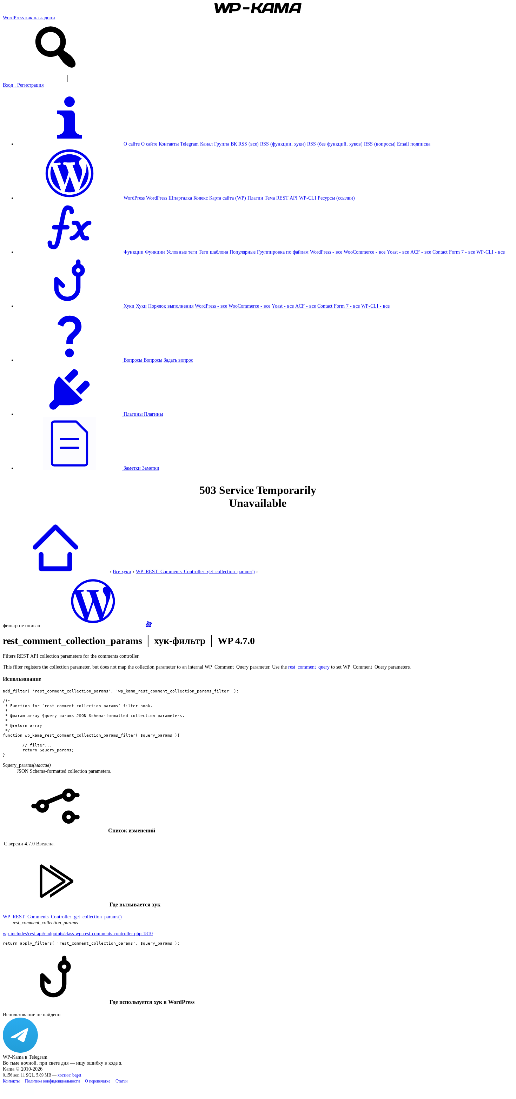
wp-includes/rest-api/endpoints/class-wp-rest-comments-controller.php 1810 (78, 933)
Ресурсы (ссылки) (336, 198)
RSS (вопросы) (380, 144)
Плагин (255, 198)
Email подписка (413, 144)
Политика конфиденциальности (52, 1081)
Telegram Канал (196, 144)
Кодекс (200, 198)
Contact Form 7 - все (453, 252)
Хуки (141, 306)
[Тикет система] (149, 625)
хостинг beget (69, 1075)
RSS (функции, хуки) (283, 144)
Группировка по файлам (283, 252)
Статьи (121, 1081)
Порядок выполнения (170, 306)
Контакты (169, 144)
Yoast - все (398, 252)
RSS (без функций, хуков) (335, 144)
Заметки (150, 468)
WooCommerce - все (364, 252)
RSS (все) (248, 144)
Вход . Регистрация (23, 85)
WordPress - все (326, 252)
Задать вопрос (178, 360)
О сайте (149, 144)
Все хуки (122, 571)
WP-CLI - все (490, 252)
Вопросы (153, 360)
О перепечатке (97, 1081)
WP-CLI (307, 198)
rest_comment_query (309, 667)
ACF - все (420, 252)
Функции (155, 252)
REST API (287, 198)
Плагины (153, 414)
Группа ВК (225, 144)
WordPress (156, 198)
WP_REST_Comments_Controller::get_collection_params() (195, 571)
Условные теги (181, 252)
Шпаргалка (180, 198)
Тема (270, 198)
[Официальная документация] (93, 625)
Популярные (243, 252)
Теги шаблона (213, 252)
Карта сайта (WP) (227, 198)
